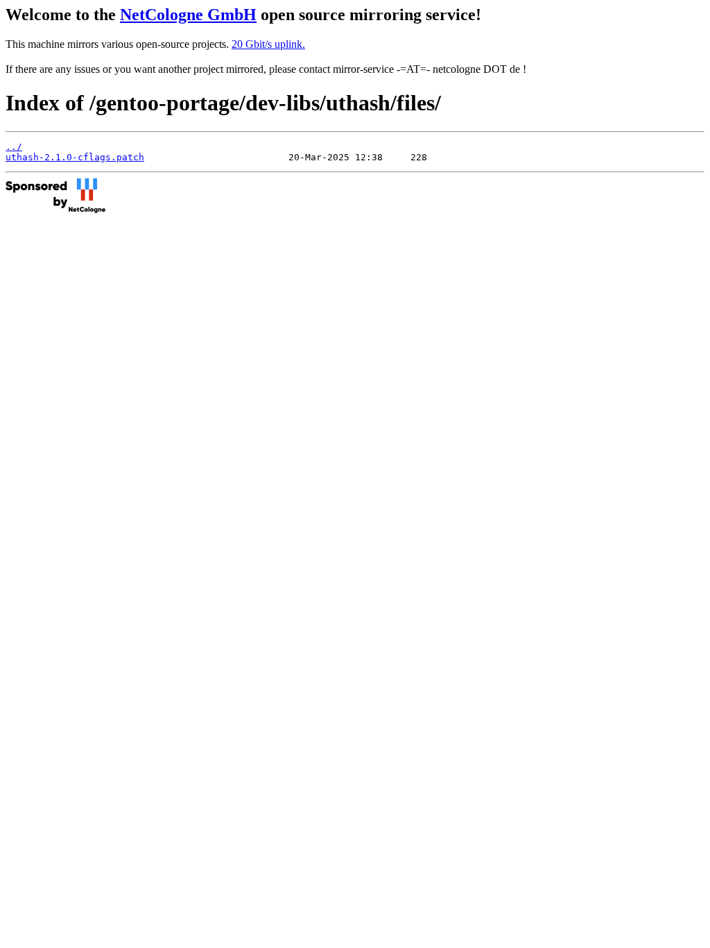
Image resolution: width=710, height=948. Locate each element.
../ (14, 147)
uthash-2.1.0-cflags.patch (75, 157)
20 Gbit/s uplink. (268, 44)
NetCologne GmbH (188, 15)
